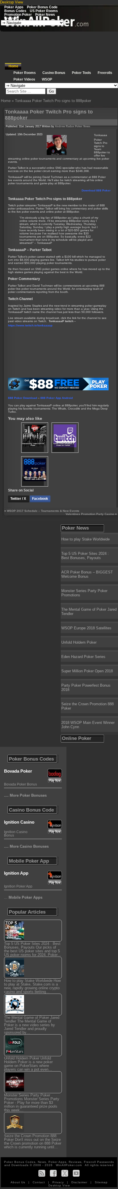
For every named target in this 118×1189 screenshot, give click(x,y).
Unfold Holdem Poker (79, 642)
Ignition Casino (19, 822)
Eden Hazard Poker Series (83, 657)
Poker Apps (13, 7)
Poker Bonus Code (42, 7)
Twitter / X (18, 499)
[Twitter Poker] (64, 1173)
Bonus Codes (15, 11)
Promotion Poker (18, 14)
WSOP (47, 79)
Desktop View (11, 2)
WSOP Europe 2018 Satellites (86, 628)
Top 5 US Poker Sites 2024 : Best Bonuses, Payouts (85, 555)
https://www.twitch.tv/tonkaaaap (30, 325)
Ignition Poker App (18, 886)
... (23, 897)
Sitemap (101, 1182)
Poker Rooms (24, 73)
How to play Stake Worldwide (85, 539)
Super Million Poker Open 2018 (87, 671)
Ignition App (16, 873)
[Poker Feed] (41, 1173)
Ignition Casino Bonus (15, 833)
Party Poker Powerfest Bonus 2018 (86, 687)
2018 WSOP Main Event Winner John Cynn (88, 724)
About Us (18, 1182)
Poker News (45, 14)
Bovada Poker (18, 771)
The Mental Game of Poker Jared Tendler (89, 611)
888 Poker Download (22, 397)
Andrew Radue (64, 126)
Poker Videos (24, 79)
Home (13, 66)
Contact (39, 1182)
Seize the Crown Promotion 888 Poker (87, 706)
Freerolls (11, 18)
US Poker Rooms (44, 11)
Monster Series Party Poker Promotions (84, 593)
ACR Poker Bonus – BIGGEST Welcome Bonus (87, 574)
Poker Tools (81, 73)
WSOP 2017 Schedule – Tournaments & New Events (43, 510)
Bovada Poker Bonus (20, 784)
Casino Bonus (53, 73)
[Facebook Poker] (53, 1173)
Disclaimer (79, 1182)
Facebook (40, 499)
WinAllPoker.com (69, 1165)
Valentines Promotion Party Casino (90, 514)
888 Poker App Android (56, 397)
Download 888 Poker (96, 190)
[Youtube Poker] (76, 1173)
